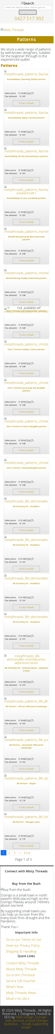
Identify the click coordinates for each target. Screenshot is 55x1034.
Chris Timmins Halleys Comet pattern (26, 349)
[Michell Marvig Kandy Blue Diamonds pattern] (26, 230)
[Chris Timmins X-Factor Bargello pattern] (26, 420)
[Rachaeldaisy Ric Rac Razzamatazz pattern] (26, 150)
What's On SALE (17, 998)
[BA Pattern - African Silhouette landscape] (26, 700)
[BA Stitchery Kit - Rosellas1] (26, 500)
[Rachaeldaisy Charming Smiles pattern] (26, 73)
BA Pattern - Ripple (26, 783)
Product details (26, 103)
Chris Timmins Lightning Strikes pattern (26, 310)
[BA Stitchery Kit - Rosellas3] (26, 577)
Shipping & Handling (20, 951)
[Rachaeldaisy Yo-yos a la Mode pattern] (26, 190)
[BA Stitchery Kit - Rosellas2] (26, 538)
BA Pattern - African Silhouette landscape (26, 706)
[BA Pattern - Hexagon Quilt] (26, 815)
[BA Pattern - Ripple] (26, 777)
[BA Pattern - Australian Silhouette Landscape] (26, 738)
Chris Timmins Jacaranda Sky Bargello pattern (26, 389)
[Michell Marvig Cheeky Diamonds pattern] (26, 272)
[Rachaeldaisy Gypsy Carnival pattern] (26, 111)
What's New (14, 986)
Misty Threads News (20, 992)
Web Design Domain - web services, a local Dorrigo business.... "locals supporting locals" (26, 1022)
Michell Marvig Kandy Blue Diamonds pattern (26, 238)
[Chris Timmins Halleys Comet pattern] (26, 343)
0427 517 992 (29, 18)
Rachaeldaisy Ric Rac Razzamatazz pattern (26, 156)
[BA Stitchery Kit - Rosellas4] (26, 615)
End (27, 852)
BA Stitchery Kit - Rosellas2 (26, 545)
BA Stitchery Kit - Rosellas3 (26, 583)
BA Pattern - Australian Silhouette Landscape (26, 746)
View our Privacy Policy (22, 945)
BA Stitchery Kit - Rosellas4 (26, 622)
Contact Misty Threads (22, 963)
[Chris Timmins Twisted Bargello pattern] (26, 461)
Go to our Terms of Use (23, 939)
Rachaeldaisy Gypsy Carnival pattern (26, 117)
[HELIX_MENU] (51, 29)
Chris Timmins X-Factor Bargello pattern (26, 426)
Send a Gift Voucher (20, 980)
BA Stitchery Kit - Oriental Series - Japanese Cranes (26, 669)
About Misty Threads (21, 969)
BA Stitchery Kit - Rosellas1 (26, 506)
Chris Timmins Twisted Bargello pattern (26, 467)
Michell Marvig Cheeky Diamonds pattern (26, 278)
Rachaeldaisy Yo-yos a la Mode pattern (26, 198)
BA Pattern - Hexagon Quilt (26, 822)
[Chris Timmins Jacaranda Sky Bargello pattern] (26, 381)
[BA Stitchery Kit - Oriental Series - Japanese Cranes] (26, 659)
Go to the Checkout (20, 974)
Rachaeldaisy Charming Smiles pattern (26, 79)
